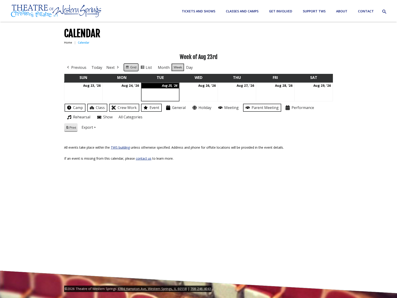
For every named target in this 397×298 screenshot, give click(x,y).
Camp (78, 107)
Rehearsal (81, 117)
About (341, 11)
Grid (130, 68)
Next (110, 67)
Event (154, 107)
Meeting (231, 107)
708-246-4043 (200, 289)
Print (70, 129)
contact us (143, 158)
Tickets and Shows (198, 11)
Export (87, 127)
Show (108, 117)
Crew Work (127, 107)
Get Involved (280, 11)
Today (96, 67)
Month (164, 67)
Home (68, 43)
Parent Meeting (265, 107)
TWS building (120, 147)
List (146, 68)
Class (100, 107)
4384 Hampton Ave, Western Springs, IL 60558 (152, 289)
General (179, 107)
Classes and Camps (242, 11)
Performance (303, 107)
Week (178, 67)
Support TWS (314, 11)
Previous (78, 67)
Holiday (204, 107)
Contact (366, 11)
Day (189, 67)
